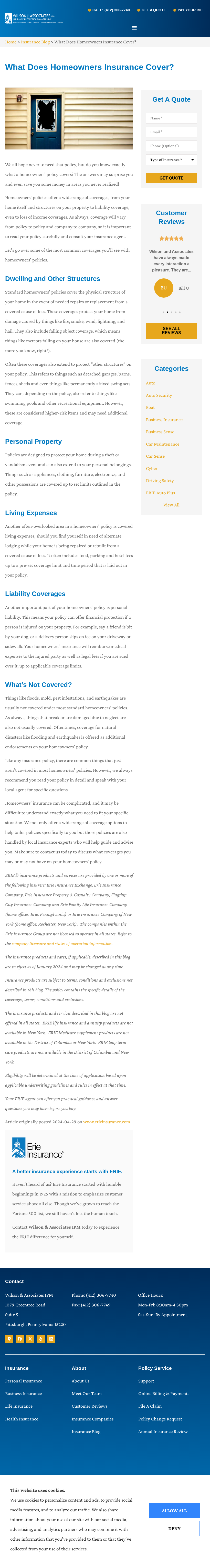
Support (146, 1380)
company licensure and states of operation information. (62, 943)
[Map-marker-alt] (9, 1339)
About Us (80, 1380)
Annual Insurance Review (163, 1431)
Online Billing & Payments (163, 1393)
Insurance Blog (35, 41)
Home (10, 41)
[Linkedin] (51, 1339)
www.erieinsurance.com (106, 1121)
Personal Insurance (23, 1380)
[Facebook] (20, 1339)
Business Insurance (23, 1393)
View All (171, 504)
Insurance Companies (92, 1418)
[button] (134, 27)
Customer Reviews (89, 1406)
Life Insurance (19, 1406)
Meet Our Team (87, 1393)
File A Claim (150, 1406)
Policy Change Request (160, 1418)
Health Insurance (21, 1418)
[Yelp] (41, 1339)
